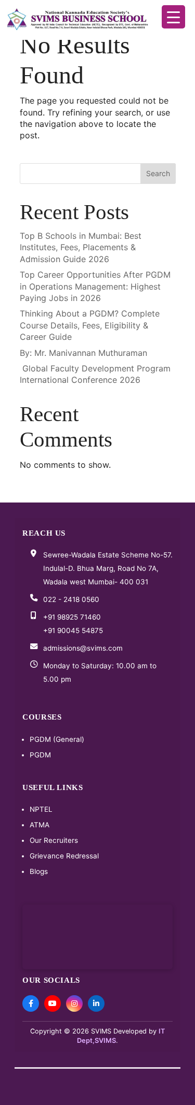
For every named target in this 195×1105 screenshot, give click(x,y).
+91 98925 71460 (72, 617)
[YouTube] (52, 1003)
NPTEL (41, 809)
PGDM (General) (57, 739)
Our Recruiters (54, 840)
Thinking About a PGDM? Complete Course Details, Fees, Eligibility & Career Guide (90, 325)
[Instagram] (74, 1003)
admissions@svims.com (83, 648)
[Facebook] (30, 1003)
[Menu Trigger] (173, 16)
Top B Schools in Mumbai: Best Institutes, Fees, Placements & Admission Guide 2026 (80, 247)
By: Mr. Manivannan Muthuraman (83, 353)
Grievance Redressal (64, 856)
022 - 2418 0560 (71, 599)
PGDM (40, 755)
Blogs (39, 871)
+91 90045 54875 (73, 630)
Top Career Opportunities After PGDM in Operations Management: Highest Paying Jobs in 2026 (95, 286)
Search (158, 173)
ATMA (39, 825)
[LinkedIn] (96, 1003)
